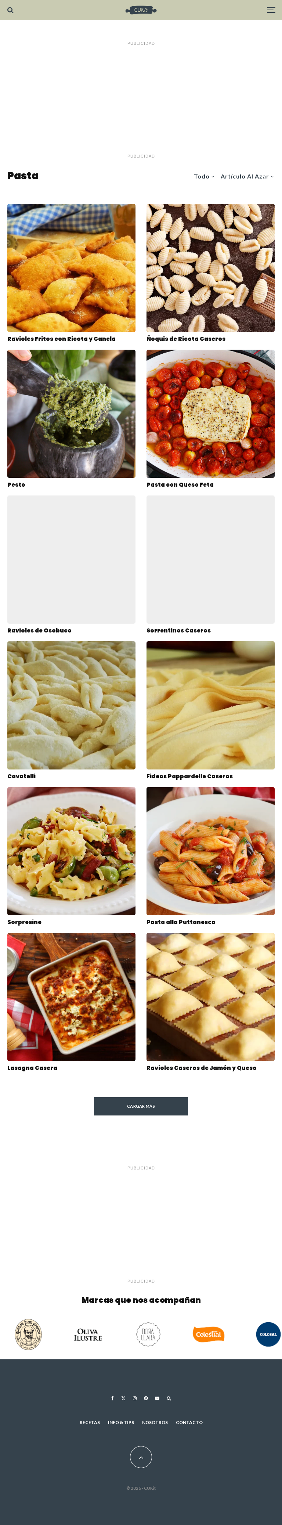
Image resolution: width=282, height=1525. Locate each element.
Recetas (90, 1422)
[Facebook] (113, 1398)
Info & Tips (121, 1422)
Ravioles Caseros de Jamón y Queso (202, 1068)
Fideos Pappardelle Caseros (190, 776)
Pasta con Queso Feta (180, 485)
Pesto (16, 485)
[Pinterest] (145, 1398)
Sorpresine (24, 922)
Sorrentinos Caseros (179, 630)
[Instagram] (134, 1398)
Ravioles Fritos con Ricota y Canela (61, 339)
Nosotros (155, 1422)
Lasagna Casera (32, 1068)
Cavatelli (21, 776)
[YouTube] (157, 1398)
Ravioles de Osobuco (39, 630)
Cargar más (141, 1106)
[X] (123, 1398)
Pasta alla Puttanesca (181, 922)
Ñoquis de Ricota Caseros (186, 339)
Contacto (189, 1422)
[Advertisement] (141, 99)
